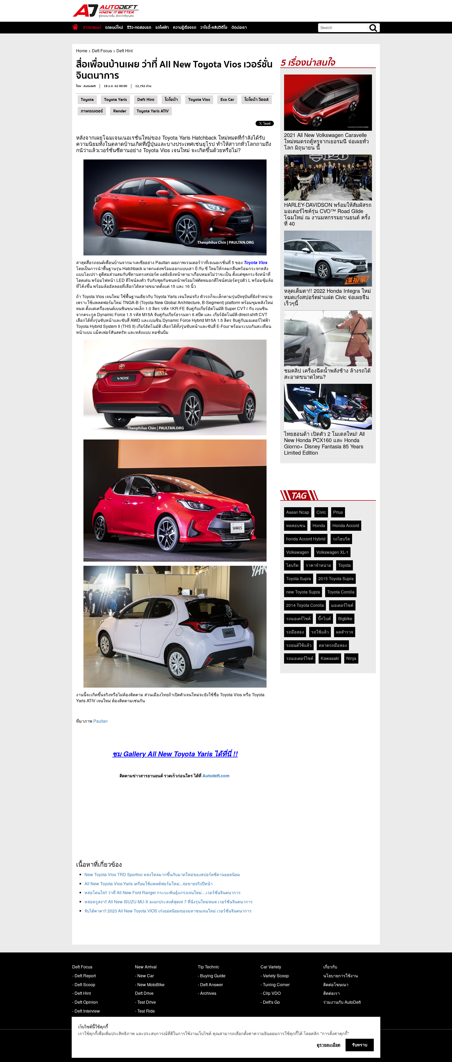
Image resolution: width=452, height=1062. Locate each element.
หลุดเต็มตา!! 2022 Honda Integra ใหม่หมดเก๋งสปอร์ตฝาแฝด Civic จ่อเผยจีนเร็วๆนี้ (327, 297)
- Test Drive (145, 1002)
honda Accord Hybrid (305, 539)
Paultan (100, 721)
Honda (319, 525)
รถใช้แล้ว (320, 632)
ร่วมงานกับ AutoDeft (342, 1002)
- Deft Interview (86, 1011)
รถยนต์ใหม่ (114, 27)
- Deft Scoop (83, 984)
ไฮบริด (292, 565)
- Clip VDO (271, 993)
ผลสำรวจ (344, 632)
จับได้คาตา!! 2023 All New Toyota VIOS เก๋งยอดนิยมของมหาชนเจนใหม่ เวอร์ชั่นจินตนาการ (168, 911)
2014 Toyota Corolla (305, 605)
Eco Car (227, 99)
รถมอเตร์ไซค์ (298, 618)
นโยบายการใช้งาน (340, 976)
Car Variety (271, 967)
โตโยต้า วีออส (257, 99)
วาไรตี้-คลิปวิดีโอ (213, 27)
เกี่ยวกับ (330, 967)
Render (119, 111)
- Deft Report (84, 976)
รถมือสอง (295, 632)
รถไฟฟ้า (162, 27)
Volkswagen (297, 552)
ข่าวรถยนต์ (92, 27)
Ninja (351, 658)
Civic (321, 512)
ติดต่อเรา (239, 27)
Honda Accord (345, 525)
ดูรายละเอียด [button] (328, 1044)
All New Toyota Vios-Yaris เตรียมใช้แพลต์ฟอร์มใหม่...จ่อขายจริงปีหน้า (148, 884)
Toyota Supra (298, 578)
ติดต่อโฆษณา (335, 984)
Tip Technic (208, 967)
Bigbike (345, 618)
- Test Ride (145, 1011)
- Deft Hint (81, 993)
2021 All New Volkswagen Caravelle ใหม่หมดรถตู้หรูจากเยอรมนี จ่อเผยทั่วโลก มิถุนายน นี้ (326, 141)
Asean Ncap (297, 512)
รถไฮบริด (341, 539)
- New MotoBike (150, 984)
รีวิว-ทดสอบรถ (139, 27)
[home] (75, 27)
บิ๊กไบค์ (324, 618)
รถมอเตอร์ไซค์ (299, 658)
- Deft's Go (270, 1002)
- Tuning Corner (275, 984)
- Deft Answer (210, 984)
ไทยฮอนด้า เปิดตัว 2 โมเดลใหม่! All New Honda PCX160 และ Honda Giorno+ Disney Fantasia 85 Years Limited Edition (324, 443)
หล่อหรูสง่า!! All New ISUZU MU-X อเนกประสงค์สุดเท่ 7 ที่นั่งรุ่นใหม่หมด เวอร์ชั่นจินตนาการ (168, 902)
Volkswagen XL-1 (332, 552)
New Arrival (146, 967)
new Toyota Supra (303, 592)
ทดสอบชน (295, 525)
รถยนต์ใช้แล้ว (299, 645)
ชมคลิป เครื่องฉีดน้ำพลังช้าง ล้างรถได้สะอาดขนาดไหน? (327, 373)
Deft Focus (102, 51)
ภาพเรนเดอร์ (92, 111)
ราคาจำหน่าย (318, 565)
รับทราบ (359, 1044)
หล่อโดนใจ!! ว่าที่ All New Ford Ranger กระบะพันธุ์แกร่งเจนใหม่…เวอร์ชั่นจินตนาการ (162, 892)
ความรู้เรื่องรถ (184, 27)
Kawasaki (330, 658)
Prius (338, 512)
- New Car (144, 976)
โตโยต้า (171, 99)
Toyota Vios (199, 99)
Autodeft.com (215, 776)
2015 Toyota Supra (336, 578)
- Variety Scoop (275, 976)
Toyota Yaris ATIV (153, 111)
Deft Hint (124, 51)
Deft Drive (144, 993)
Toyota (87, 99)
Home (81, 51)
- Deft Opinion (85, 1002)
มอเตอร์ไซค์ (342, 605)
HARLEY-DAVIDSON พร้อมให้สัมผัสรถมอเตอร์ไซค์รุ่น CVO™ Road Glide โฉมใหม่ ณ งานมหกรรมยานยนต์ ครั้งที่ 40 (327, 214)
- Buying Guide (211, 976)
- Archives (207, 993)
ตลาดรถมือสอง (333, 645)
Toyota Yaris (115, 99)
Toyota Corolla (340, 592)
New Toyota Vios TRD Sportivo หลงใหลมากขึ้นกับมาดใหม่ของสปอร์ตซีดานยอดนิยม (162, 874)
